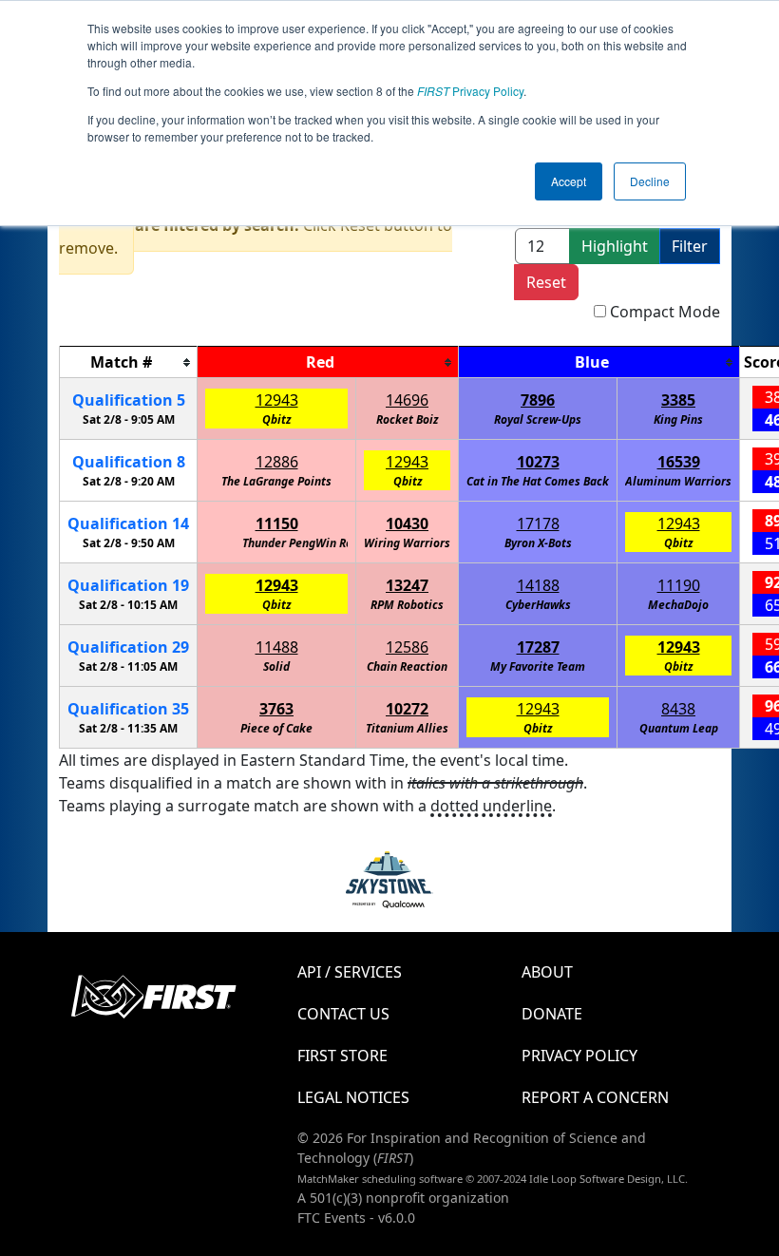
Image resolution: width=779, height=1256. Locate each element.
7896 (538, 400)
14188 (538, 585)
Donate (552, 1013)
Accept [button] (568, 181)
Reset (546, 282)
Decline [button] (650, 181)
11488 (277, 647)
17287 (538, 647)
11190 (678, 585)
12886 (277, 461)
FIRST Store (342, 1055)
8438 (678, 708)
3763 (276, 708)
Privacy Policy (470, 91)
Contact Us (343, 1013)
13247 (407, 585)
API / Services (349, 971)
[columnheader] (129, 362)
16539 (678, 461)
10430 (407, 523)
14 (128, 523)
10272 (407, 708)
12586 (407, 647)
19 (128, 585)
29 (128, 647)
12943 (277, 400)
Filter (690, 246)
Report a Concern (595, 1097)
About (547, 971)
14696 (407, 400)
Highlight (614, 246)
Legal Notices (353, 1097)
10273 (538, 461)
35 (128, 708)
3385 (678, 400)
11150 (277, 523)
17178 (538, 523)
